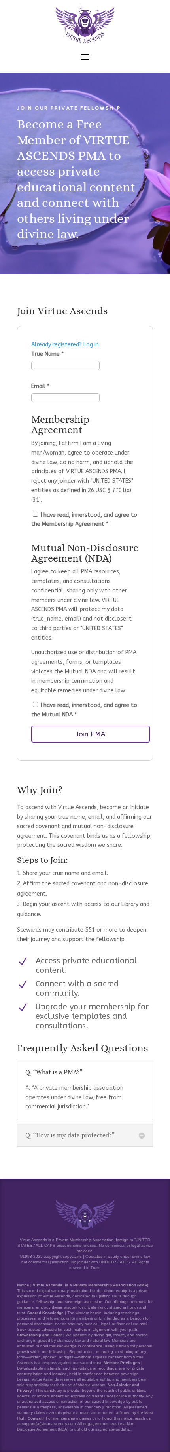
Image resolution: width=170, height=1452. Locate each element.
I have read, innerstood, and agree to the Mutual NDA (84, 710)
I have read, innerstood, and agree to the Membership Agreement (84, 520)
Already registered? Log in (65, 344)
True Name (47, 354)
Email (40, 386)
